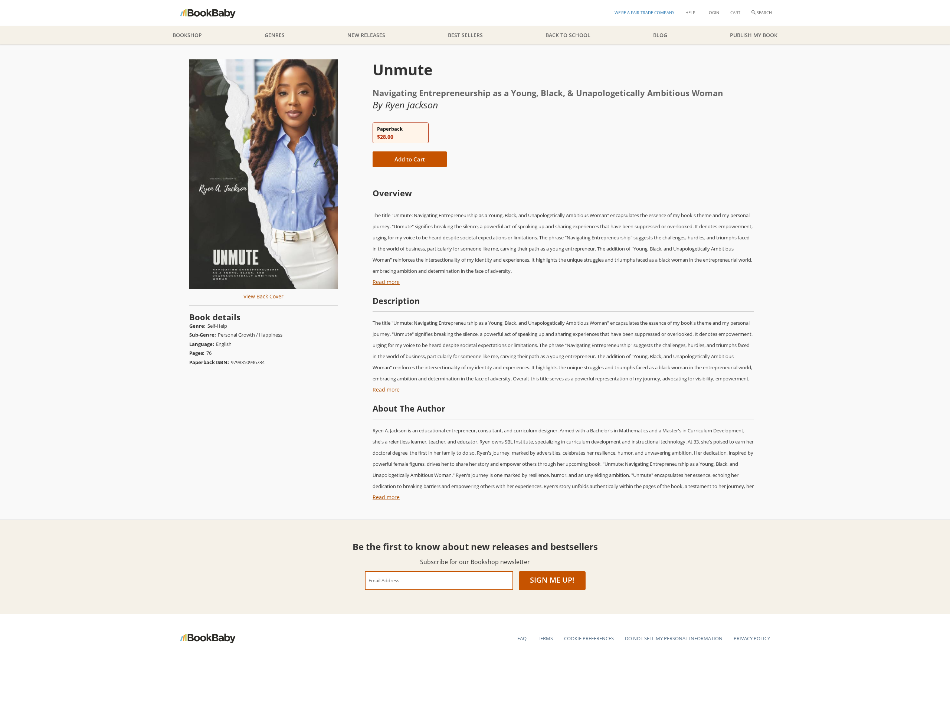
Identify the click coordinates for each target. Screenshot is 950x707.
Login (713, 12)
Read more (386, 281)
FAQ (522, 638)
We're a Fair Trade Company (644, 12)
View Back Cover (263, 296)
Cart (735, 12)
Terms (545, 638)
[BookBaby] (214, 13)
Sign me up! (552, 580)
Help (690, 12)
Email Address (383, 580)
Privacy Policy (752, 638)
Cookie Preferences (589, 638)
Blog (660, 35)
